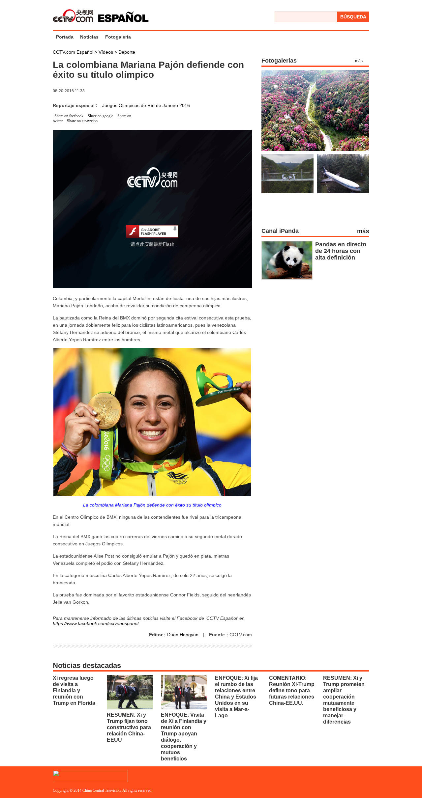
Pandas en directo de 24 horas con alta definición (340, 251)
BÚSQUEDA (353, 16)
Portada (65, 37)
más (359, 61)
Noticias (89, 37)
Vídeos (106, 52)
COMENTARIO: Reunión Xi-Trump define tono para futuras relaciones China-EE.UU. (292, 690)
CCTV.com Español (74, 52)
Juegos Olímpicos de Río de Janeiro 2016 (146, 105)
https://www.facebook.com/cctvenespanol (95, 623)
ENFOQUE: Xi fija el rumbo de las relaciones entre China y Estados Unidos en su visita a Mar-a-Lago (236, 696)
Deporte (126, 52)
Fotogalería (118, 37)
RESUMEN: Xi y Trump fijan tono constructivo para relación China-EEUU (129, 727)
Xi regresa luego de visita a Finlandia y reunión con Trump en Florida (74, 690)
